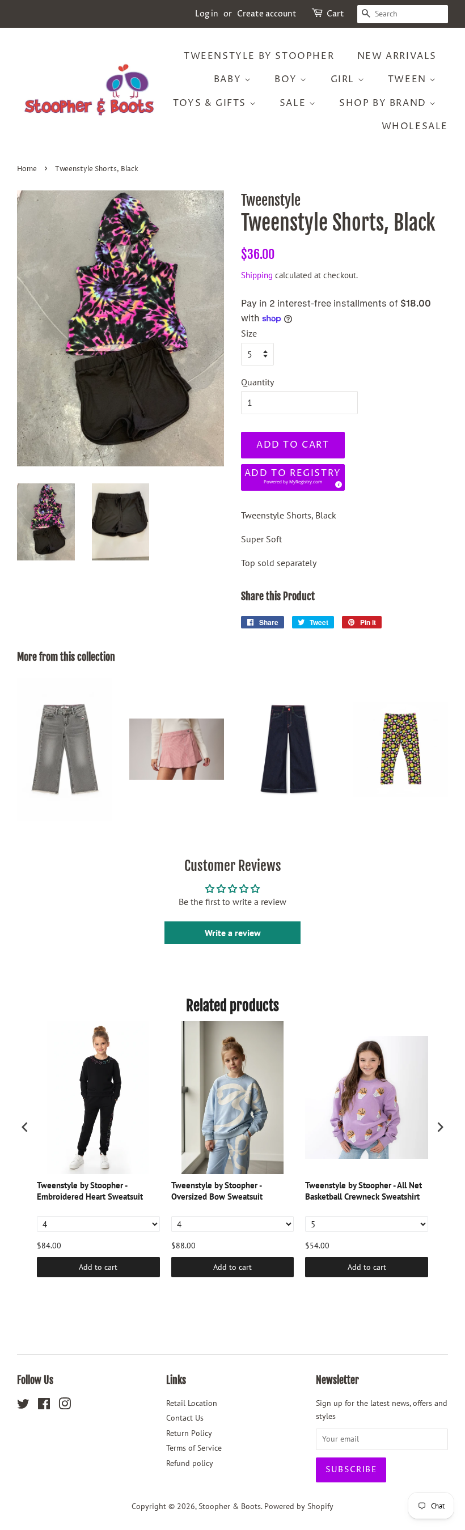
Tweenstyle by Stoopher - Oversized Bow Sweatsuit (217, 1191)
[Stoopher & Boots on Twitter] (23, 1406)
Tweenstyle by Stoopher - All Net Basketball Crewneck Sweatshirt (363, 1191)
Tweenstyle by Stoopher (259, 56)
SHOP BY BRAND (384, 103)
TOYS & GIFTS (211, 103)
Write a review (233, 932)
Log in (206, 13)
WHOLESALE (415, 126)
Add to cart (98, 1267)
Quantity (257, 382)
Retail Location (191, 1403)
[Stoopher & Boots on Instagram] (64, 1406)
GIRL (344, 79)
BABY (229, 79)
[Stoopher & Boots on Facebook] (43, 1406)
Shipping (257, 275)
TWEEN (409, 79)
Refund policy (189, 1463)
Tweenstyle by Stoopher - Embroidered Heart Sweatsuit (90, 1191)
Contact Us (185, 1418)
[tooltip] (337, 483)
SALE (294, 103)
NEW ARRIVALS (397, 56)
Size (249, 333)
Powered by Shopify (298, 1506)
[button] (293, 477)
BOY (287, 79)
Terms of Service (194, 1448)
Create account (267, 13)
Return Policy (189, 1433)
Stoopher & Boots (229, 1506)
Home (27, 169)
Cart (335, 13)
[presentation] (25, 1127)
